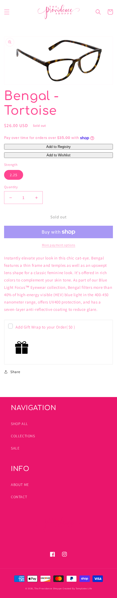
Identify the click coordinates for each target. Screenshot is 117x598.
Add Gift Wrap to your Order (45, 327)
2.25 (13, 174)
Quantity (11, 187)
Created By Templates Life (77, 588)
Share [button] (15, 371)
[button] (7, 12)
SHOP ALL (19, 423)
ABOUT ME (20, 484)
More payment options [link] (58, 245)
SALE (15, 448)
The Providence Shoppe (48, 588)
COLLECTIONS (23, 435)
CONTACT (19, 496)
